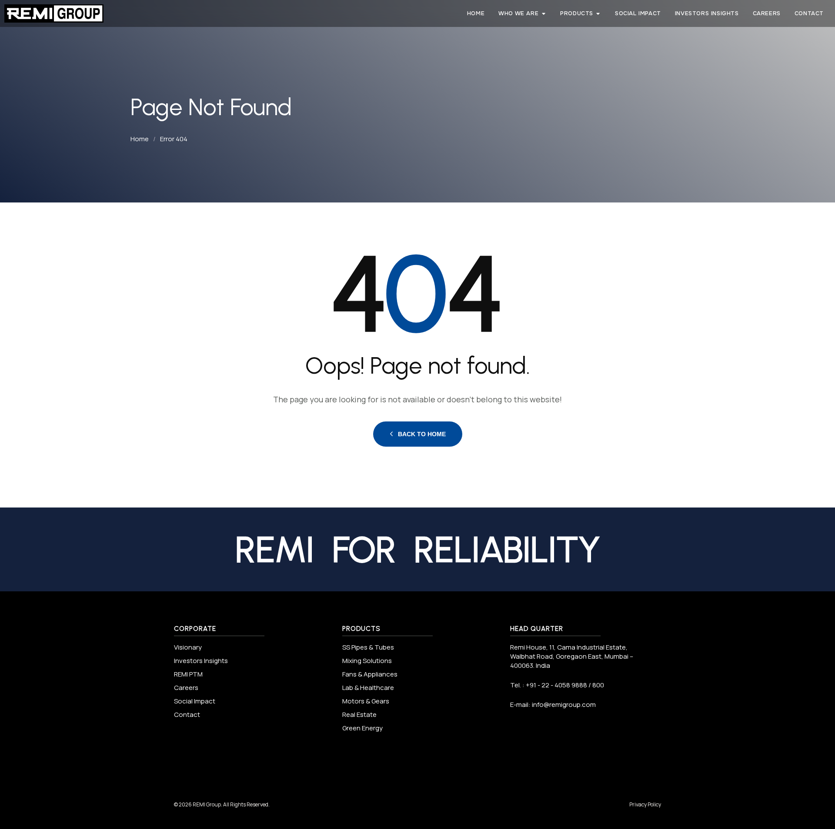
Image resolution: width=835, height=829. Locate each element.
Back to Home (422, 434)
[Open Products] (598, 13)
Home (139, 138)
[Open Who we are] (543, 13)
